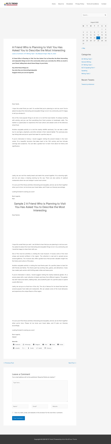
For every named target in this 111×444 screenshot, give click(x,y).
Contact (103, 4)
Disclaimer (69, 4)
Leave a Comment (17, 53)
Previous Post (9, 363)
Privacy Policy (80, 4)
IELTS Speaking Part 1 (88, 68)
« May (83, 48)
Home (54, 4)
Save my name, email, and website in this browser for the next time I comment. (38, 412)
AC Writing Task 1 (87, 59)
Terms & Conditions (93, 4)
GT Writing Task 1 (29, 53)
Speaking (84, 70)
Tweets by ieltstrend (88, 84)
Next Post (72, 363)
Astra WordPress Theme (69, 439)
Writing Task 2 (86, 73)
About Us (61, 4)
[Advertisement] (39, 26)
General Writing (86, 62)
